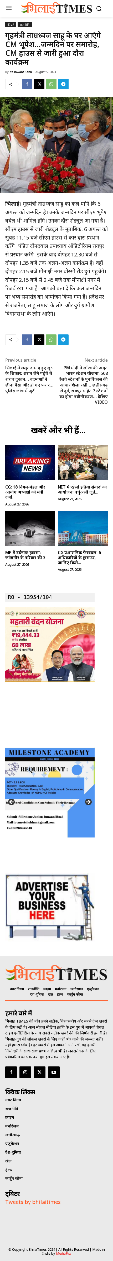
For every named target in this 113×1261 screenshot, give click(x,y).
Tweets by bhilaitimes (33, 1201)
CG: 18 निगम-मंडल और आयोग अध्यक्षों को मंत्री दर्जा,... (25, 492)
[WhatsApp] (51, 84)
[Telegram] (63, 84)
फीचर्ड (10, 25)
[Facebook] (27, 84)
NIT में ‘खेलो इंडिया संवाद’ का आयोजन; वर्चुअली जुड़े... (82, 489)
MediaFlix (63, 1253)
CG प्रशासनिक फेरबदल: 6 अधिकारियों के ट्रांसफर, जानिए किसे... (79, 557)
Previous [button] (12, 802)
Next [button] (88, 802)
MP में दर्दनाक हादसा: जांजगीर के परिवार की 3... (27, 555)
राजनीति (25, 25)
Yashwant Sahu (21, 72)
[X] (39, 84)
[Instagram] (25, 1072)
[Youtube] (54, 1072)
